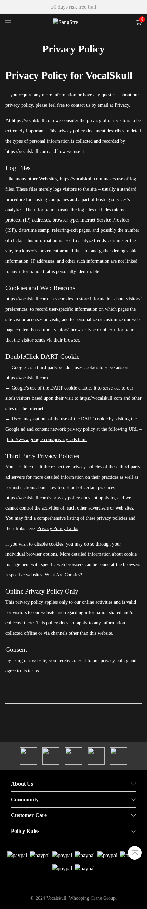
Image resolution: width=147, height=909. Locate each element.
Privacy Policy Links (57, 528)
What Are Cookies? (63, 574)
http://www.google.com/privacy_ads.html (47, 439)
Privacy (122, 105)
